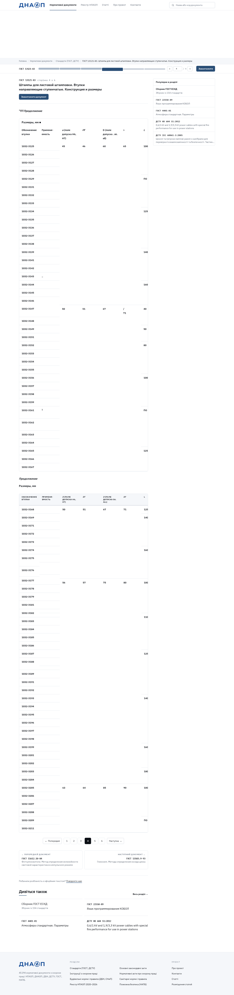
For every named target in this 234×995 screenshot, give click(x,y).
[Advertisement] (117, 34)
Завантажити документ (33, 96)
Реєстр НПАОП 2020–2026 (83, 984)
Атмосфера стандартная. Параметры (44, 925)
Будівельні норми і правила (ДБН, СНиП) (91, 979)
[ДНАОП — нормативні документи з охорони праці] (32, 5)
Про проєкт (119, 4)
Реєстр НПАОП (89, 4)
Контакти (135, 4)
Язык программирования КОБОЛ (108, 908)
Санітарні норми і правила (133, 979)
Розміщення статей (182, 984)
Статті (105, 4)
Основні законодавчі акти (133, 968)
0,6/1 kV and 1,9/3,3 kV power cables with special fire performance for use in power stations (117, 927)
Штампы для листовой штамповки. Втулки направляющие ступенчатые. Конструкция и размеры (60, 87)
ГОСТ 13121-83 (27, 80)
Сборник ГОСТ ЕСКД (34, 904)
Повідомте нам (74, 881)
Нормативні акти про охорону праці (138, 973)
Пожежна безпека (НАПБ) (133, 984)
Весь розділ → (140, 894)
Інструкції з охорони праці (83, 973)
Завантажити (206, 68)
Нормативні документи (63, 4)
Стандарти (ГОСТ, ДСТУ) (67, 61)
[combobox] (194, 5)
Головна (23, 61)
